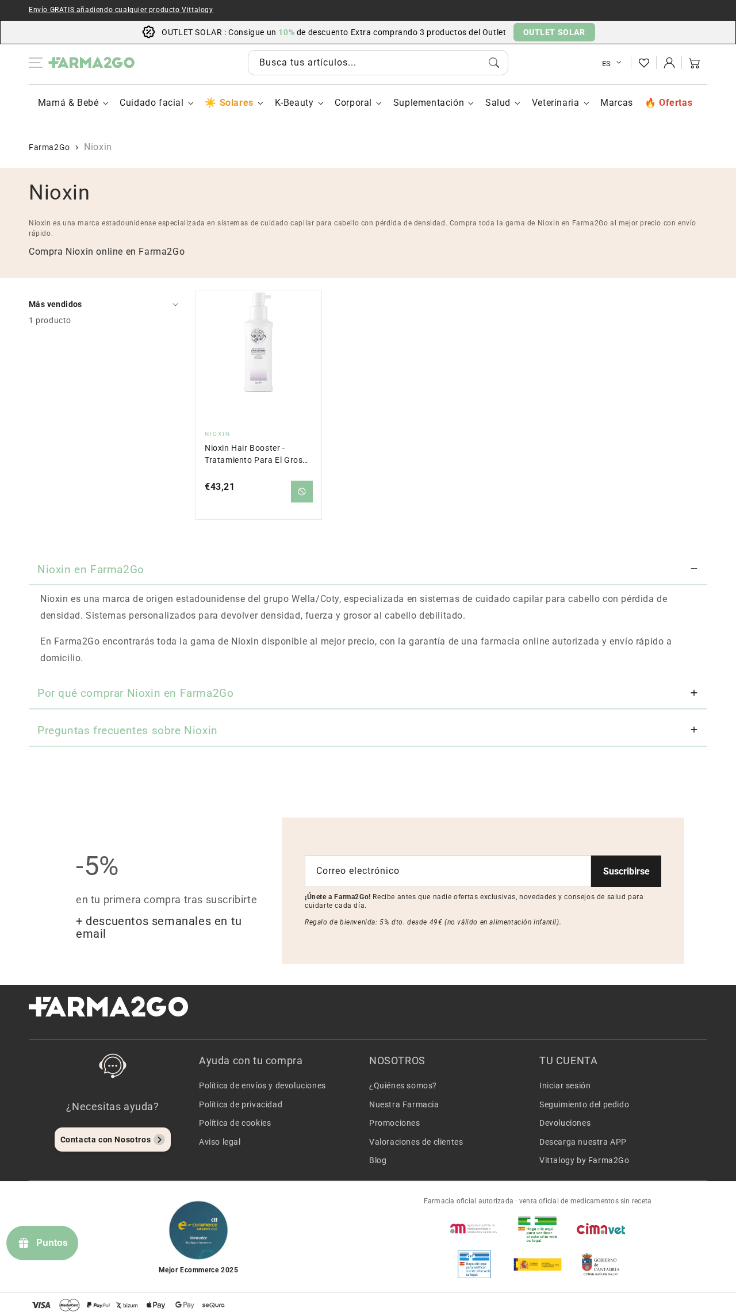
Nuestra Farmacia (404, 1104)
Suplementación (428, 102)
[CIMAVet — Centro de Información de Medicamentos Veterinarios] (601, 1228)
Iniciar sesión (565, 1085)
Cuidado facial (151, 102)
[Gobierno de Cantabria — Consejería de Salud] (601, 1264)
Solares (236, 102)
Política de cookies (235, 1122)
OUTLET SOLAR (554, 32)
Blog (377, 1160)
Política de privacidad (240, 1104)
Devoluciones (565, 1122)
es (606, 63)
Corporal (353, 102)
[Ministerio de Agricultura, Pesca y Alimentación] (537, 1264)
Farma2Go (49, 147)
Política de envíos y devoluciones (262, 1085)
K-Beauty (294, 102)
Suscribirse (626, 871)
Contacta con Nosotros (105, 1139)
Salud (498, 102)
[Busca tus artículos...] (494, 63)
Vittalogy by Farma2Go (584, 1160)
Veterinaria (556, 102)
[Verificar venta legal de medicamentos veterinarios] (474, 1264)
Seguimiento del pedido (584, 1104)
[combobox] (378, 62)
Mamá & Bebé (68, 102)
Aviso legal (220, 1141)
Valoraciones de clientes (416, 1141)
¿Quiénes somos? (403, 1085)
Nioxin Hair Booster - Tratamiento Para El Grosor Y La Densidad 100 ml (258, 454)
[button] (694, 62)
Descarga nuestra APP (583, 1141)
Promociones (394, 1122)
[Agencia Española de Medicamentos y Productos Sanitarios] (474, 1228)
